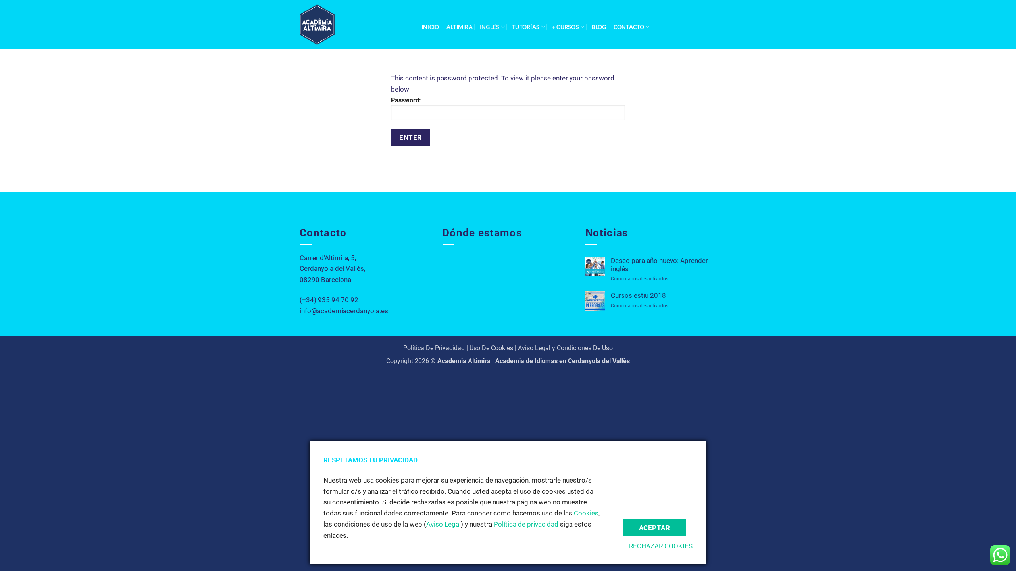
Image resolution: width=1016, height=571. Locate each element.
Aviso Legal (443, 524)
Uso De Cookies (491, 348)
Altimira (459, 26)
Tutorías (525, 26)
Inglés (490, 26)
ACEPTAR (654, 528)
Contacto (629, 26)
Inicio (430, 26)
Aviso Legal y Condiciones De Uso (565, 348)
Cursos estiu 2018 (638, 295)
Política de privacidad (526, 524)
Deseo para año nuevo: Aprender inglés (659, 265)
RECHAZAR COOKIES (661, 546)
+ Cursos (565, 26)
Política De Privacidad (434, 348)
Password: (406, 100)
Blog (598, 26)
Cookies (586, 513)
